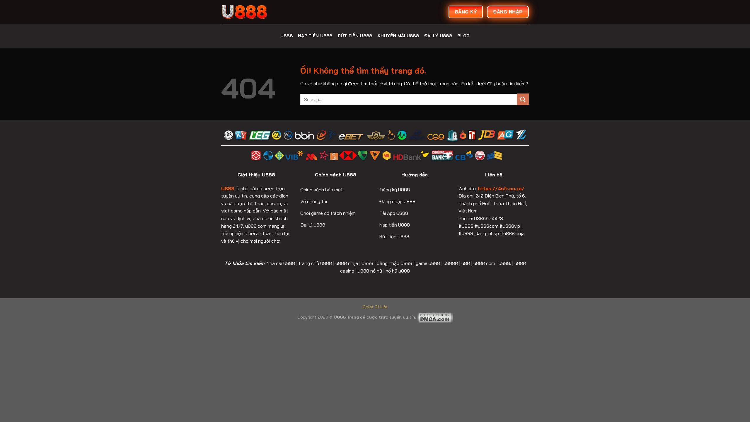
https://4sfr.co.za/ (501, 188)
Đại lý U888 (438, 35)
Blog (463, 35)
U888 (286, 35)
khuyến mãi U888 (398, 35)
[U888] (265, 12)
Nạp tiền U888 (315, 35)
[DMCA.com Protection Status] (435, 317)
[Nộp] (523, 99)
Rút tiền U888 (355, 35)
